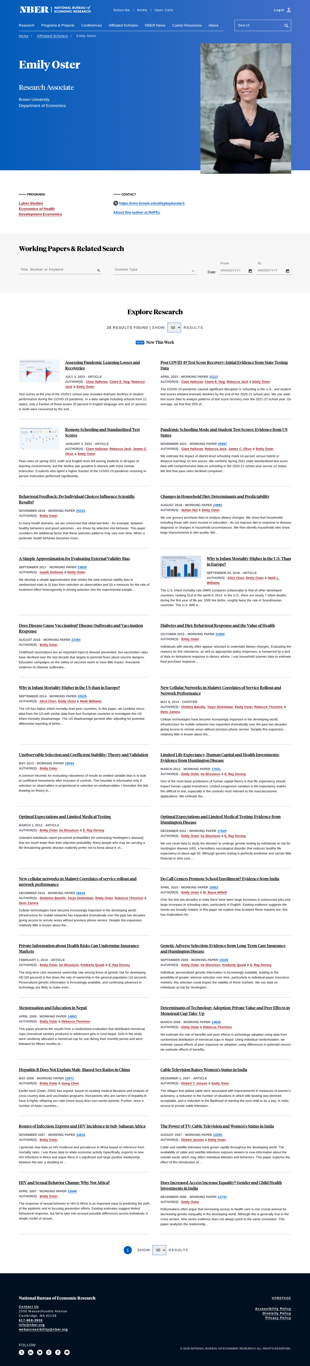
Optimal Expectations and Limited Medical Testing (65, 816)
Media (142, 10)
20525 (82, 696)
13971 (69, 1078)
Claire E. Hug (120, 381)
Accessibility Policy (273, 1308)
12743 (222, 1197)
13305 (217, 1135)
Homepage (281, 1298)
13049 (72, 1191)
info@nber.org (32, 1325)
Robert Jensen (192, 1140)
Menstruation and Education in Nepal (53, 1007)
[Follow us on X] (21, 1352)
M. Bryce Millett (215, 892)
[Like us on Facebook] (58, 1352)
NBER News (155, 25)
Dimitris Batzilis (193, 707)
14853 (72, 1016)
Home (24, 36)
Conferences (91, 25)
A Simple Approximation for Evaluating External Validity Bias (74, 558)
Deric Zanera (170, 712)
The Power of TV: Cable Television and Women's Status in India (217, 1126)
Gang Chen (70, 1083)
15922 (213, 887)
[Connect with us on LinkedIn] (30, 1352)
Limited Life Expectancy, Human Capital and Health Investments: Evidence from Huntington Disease (219, 757)
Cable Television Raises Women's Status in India (203, 1069)
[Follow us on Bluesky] (39, 1352)
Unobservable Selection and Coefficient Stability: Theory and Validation (83, 754)
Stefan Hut (189, 510)
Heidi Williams (91, 701)
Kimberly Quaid (92, 965)
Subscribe (121, 10)
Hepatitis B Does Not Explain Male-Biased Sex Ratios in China (74, 1069)
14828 (216, 1022)
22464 (76, 640)
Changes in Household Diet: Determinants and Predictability (215, 496)
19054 (69, 763)
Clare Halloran (97, 381)
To (263, 263)
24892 (217, 505)
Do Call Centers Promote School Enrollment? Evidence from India (219, 878)
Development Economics (40, 214)
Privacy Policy (278, 1318)
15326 (223, 960)
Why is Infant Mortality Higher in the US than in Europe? (69, 687)
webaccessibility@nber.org (43, 1329)
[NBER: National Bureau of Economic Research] (59, 12)
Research (26, 25)
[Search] (286, 26)
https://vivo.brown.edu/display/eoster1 (152, 203)
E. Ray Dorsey (235, 774)
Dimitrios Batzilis (53, 898)
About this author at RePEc (136, 212)
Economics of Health (37, 209)
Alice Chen (235, 578)
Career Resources (187, 25)
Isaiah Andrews (51, 572)
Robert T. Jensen (194, 1083)
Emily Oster (85, 386)
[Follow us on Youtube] (67, 1352)
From (229, 263)
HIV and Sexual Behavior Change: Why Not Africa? (64, 1182)
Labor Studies (31, 203)
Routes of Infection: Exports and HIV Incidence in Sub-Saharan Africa (82, 1126)
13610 (80, 1135)
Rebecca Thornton (268, 707)
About (213, 25)
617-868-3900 (31, 1320)
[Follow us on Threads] (49, 1352)
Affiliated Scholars (123, 25)
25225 (80, 510)
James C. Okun (240, 449)
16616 (80, 893)
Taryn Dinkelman (220, 707)
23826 (82, 567)
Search (244, 25)
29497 (222, 444)
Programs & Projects (57, 25)
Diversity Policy (277, 1313)
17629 (221, 831)
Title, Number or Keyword (42, 269)
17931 (216, 769)
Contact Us (29, 1306)
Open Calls (164, 10)
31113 (213, 376)
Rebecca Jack (237, 381)
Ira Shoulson (210, 774)
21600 (220, 634)
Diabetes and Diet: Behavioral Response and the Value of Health (217, 625)
